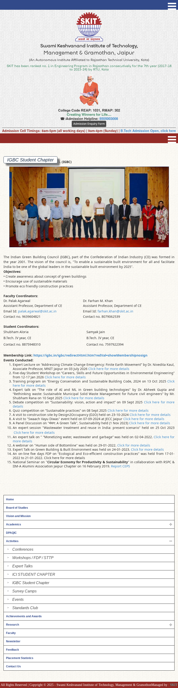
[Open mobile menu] (172, 5)
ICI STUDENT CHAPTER (33, 574)
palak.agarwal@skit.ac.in (37, 311)
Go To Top (162, 662)
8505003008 (108, 118)
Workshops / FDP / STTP (33, 558)
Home (10, 499)
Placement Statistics (19, 658)
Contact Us (13, 666)
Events (18, 599)
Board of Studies (17, 507)
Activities (12, 541)
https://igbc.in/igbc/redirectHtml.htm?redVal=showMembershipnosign (90, 355)
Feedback (12, 649)
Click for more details (133, 445)
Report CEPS (120, 466)
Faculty (11, 633)
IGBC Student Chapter (30, 583)
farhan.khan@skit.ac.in (115, 311)
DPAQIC (11, 532)
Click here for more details (108, 369)
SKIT (174, 685)
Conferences (22, 549)
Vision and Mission (18, 516)
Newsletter (13, 641)
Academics (13, 524)
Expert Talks (22, 566)
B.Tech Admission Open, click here (148, 130)
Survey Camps (24, 591)
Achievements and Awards (24, 616)
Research (12, 624)
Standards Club (25, 608)
